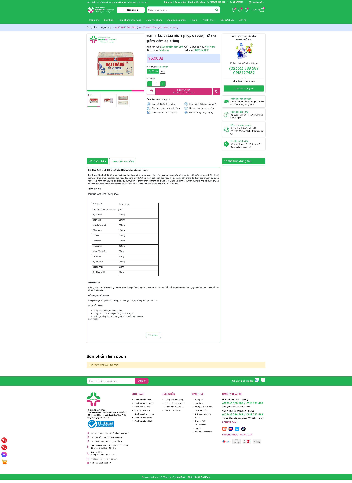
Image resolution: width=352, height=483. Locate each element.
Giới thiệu (109, 20)
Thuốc (193, 20)
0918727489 (237, 2)
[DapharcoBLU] (226, 441)
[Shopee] (224, 428)
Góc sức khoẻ (227, 20)
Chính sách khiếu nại (143, 417)
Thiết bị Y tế (207, 20)
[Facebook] (263, 379)
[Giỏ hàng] (4, 461)
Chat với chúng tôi (243, 88)
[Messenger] (4, 454)
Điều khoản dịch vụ (173, 410)
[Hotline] (4, 440)
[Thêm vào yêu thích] (216, 91)
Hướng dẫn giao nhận (174, 407)
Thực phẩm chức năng (129, 20)
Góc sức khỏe (200, 425)
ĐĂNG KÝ (142, 381)
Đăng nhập (180, 2)
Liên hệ (242, 20)
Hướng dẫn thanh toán (174, 403)
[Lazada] (231, 428)
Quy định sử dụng (142, 410)
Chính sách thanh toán (144, 414)
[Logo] (101, 9)
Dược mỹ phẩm (154, 20)
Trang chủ (94, 20)
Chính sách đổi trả (142, 407)
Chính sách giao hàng (144, 403)
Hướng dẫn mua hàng (174, 399)
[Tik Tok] (243, 428)
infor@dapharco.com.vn (103, 459)
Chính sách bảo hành (143, 421)
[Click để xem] (116, 63)
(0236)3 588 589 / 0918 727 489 (242, 403)
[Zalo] (257, 379)
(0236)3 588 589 (217, 2)
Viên (163, 71)
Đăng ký (168, 2)
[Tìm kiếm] (216, 10)
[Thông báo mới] (246, 10)
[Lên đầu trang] (346, 466)
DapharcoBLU (100, 463)
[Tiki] (237, 428)
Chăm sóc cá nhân (176, 20)
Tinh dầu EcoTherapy (204, 432)
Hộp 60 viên (153, 71)
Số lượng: (151, 78)
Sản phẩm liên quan (106, 356)
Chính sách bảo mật (143, 399)
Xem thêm (153, 335)
